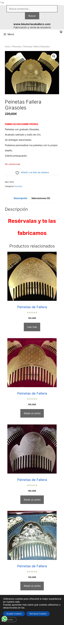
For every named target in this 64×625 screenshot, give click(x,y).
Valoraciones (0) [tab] (40, 198)
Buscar (32, 15)
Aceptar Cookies (14, 613)
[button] (54, 56)
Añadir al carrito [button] (32, 413)
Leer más (32, 327)
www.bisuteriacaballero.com (32, 24)
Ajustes (9, 619)
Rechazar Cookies (38, 613)
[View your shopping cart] (61, 32)
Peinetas (16, 46)
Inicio (7, 46)
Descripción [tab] (20, 198)
